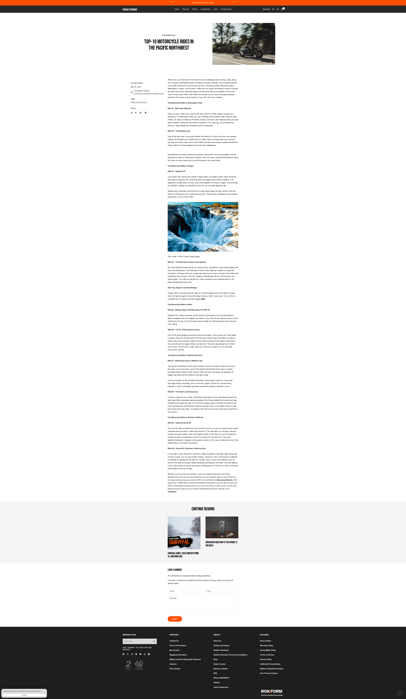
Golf (215, 9)
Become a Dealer (221, 669)
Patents (217, 682)
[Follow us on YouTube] (140, 654)
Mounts (186, 9)
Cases (176, 9)
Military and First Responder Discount (185, 659)
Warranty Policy (266, 645)
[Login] (278, 9)
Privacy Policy (216, 580)
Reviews (173, 664)
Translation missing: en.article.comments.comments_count (149, 92)
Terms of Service (267, 655)
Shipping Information (178, 655)
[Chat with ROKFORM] (400, 693)
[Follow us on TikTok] (144, 654)
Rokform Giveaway (221, 645)
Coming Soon (226, 9)
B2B (215, 673)
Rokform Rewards (221, 650)
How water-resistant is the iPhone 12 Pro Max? (221, 544)
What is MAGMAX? (221, 678)
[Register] (154, 641)
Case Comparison (221, 687)
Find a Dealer (174, 669)
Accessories (206, 9)
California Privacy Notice (270, 664)
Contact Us (174, 641)
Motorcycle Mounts (139, 102)
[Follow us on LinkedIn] (149, 654)
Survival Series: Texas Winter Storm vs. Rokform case (183, 555)
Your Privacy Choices (269, 673)
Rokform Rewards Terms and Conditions (230, 655)
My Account (174, 650)
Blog (215, 659)
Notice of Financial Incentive (271, 669)
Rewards (266, 9)
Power (194, 9)
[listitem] (131, 113)
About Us (217, 641)
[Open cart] (282, 9)
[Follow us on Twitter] (128, 654)
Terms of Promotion (177, 645)
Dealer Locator (220, 664)
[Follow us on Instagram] (132, 654)
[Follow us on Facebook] (123, 654)
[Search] (273, 9)
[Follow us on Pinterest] (136, 654)
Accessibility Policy (268, 650)
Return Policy (265, 641)
